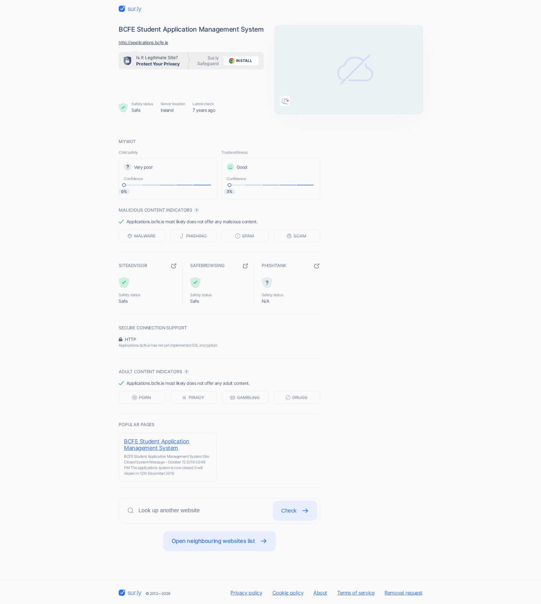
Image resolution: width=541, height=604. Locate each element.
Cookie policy (288, 593)
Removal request (403, 593)
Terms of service (355, 593)
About (320, 593)
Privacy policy (246, 593)
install (244, 60)
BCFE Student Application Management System (156, 444)
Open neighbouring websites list (213, 541)
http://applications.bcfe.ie (143, 42)
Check (288, 511)
